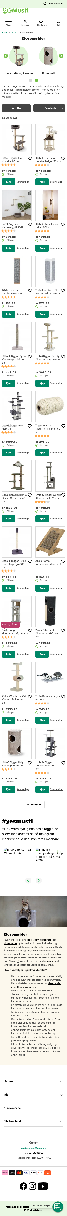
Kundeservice (12, 1108)
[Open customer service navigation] (58, 1207)
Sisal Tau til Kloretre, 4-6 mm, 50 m (47, 429)
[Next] (61, 56)
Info (6, 1094)
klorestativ (33, 940)
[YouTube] (42, 1186)
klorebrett (45, 940)
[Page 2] (36, 80)
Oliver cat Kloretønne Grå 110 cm (46, 633)
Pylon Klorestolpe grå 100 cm (14, 564)
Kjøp (8, 182)
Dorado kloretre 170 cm (46, 765)
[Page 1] (30, 80)
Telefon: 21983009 (33, 1153)
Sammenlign (23, 182)
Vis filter (16, 108)
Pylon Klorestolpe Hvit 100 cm (14, 359)
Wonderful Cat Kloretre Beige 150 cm (14, 699)
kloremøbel (48, 961)
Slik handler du (13, 1121)
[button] (17, 862)
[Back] (6, 56)
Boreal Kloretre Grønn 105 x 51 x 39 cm (14, 498)
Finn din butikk (56, 4)
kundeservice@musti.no (34, 1148)
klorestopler (10, 943)
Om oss (8, 1081)
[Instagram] (32, 1186)
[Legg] (30, 158)
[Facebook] (23, 1186)
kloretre (21, 940)
